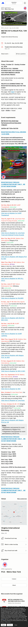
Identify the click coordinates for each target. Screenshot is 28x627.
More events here (22, 498)
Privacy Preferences (5, 621)
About (14, 585)
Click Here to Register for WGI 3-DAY (13, 371)
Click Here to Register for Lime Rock (13, 400)
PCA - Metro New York (7, 9)
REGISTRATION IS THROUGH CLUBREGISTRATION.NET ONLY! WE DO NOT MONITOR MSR (13, 184)
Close (15, 625)
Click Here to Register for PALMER (12, 298)
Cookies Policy (12, 619)
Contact (14, 579)
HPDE (2, 7)
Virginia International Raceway (9, 37)
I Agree (3, 625)
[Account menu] (25, 3)
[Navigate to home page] (3, 3)
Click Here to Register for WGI (10, 278)
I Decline (10, 625)
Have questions (21, 53)
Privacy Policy (21, 619)
